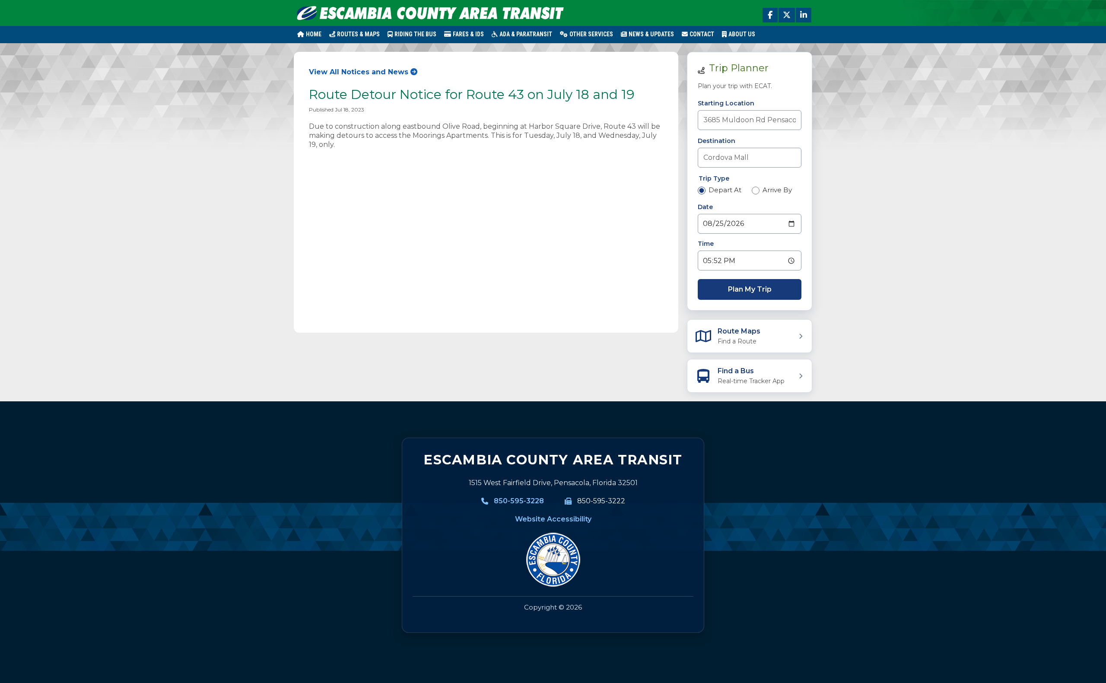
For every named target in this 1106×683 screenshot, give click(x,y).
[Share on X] (787, 15)
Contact (702, 34)
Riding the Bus (415, 34)
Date (705, 207)
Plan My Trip (750, 289)
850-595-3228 (519, 501)
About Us (741, 34)
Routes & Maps (358, 34)
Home (313, 34)
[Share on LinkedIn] (803, 15)
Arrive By (777, 190)
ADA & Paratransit (525, 34)
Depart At (725, 190)
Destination (716, 141)
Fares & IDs (468, 34)
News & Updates (651, 34)
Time (706, 244)
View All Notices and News (358, 72)
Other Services (591, 34)
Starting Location (726, 103)
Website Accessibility (553, 519)
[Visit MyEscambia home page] (553, 560)
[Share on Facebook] (770, 15)
